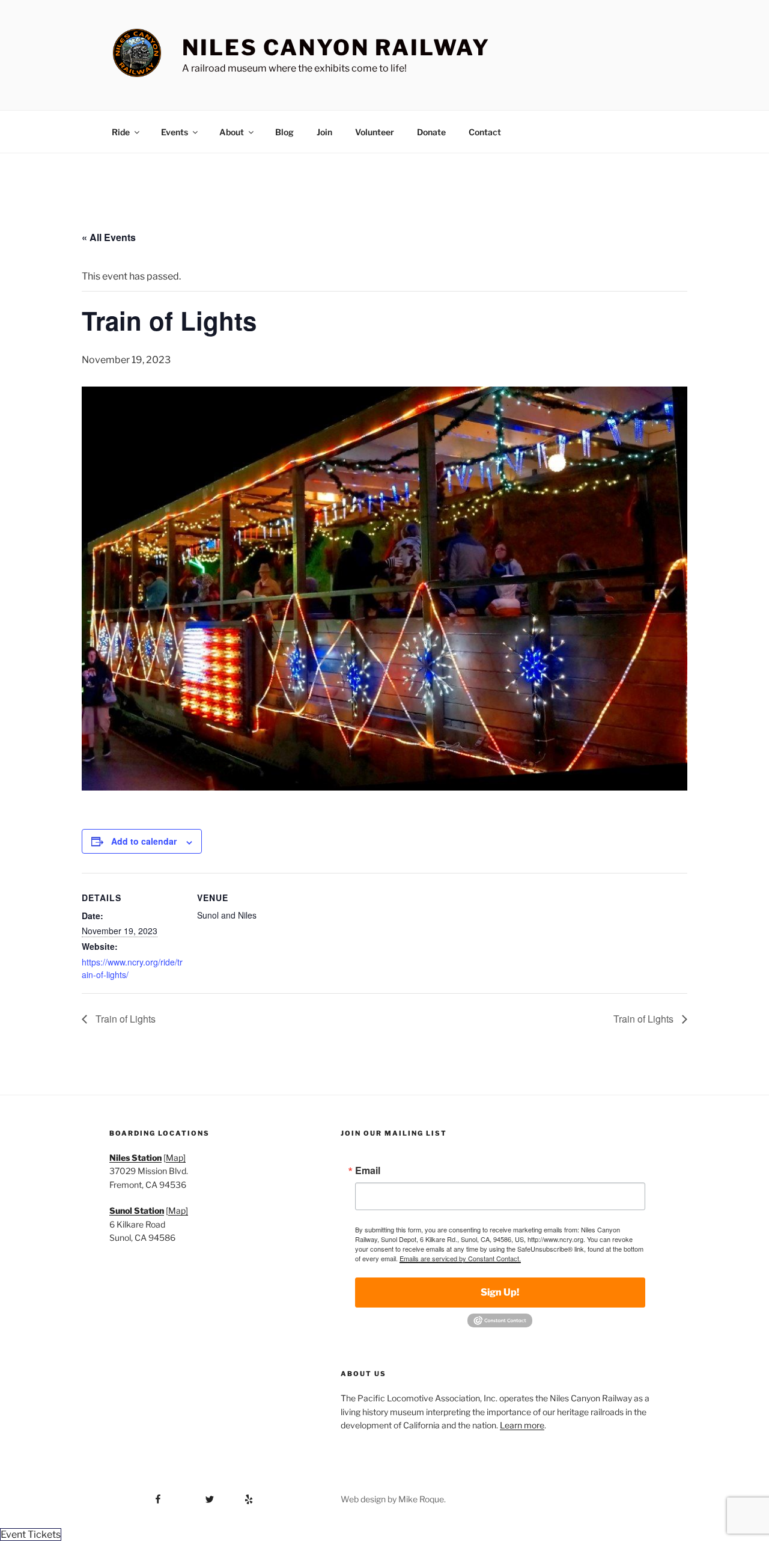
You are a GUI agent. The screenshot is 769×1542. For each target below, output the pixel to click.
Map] (176, 1157)
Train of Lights (124, 1019)
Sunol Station (136, 1210)
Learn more (522, 1425)
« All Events (109, 237)
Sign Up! (500, 1292)
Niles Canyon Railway (336, 47)
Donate (431, 132)
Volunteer (374, 132)
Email (367, 1170)
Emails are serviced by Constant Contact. (460, 1258)
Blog (284, 132)
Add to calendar (144, 841)
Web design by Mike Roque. (393, 1499)
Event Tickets (31, 1534)
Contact (485, 132)
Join (324, 132)
